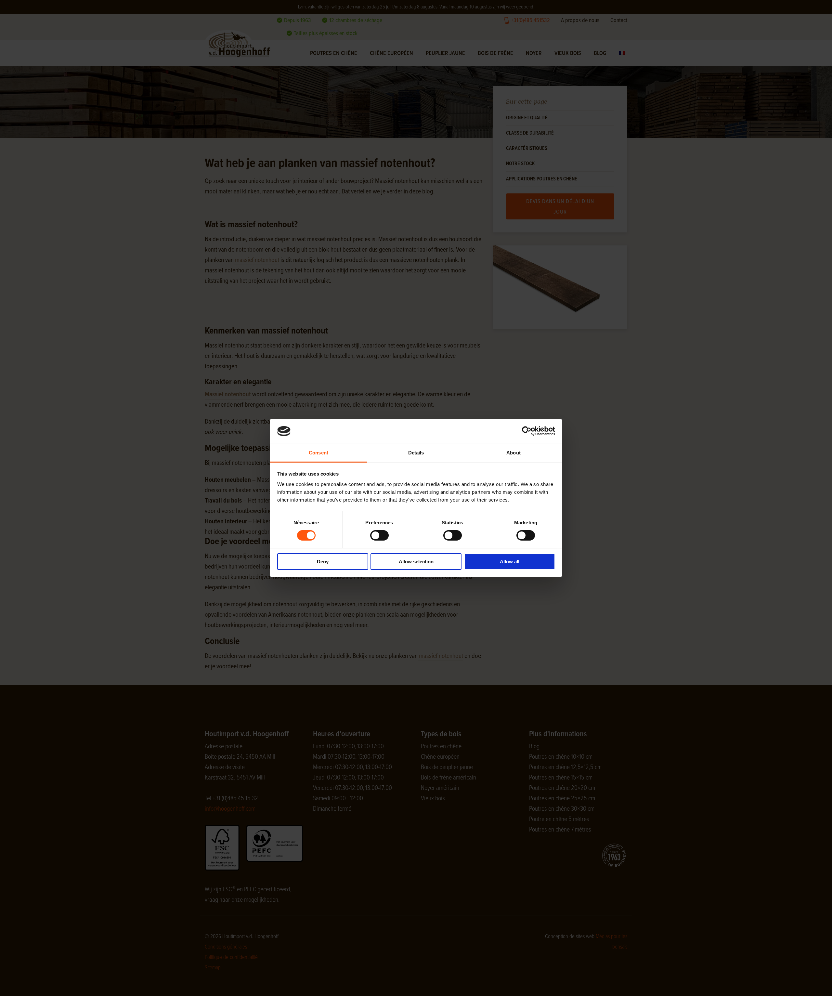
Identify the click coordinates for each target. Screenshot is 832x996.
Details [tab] (416, 452)
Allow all (509, 561)
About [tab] (513, 452)
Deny (323, 561)
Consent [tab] (318, 452)
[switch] (379, 535)
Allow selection (416, 561)
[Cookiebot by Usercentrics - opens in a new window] (526, 431)
